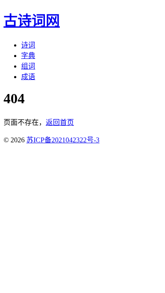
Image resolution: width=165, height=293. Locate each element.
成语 (28, 76)
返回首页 (60, 122)
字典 (28, 55)
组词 (28, 66)
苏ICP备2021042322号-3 (62, 140)
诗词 (28, 45)
